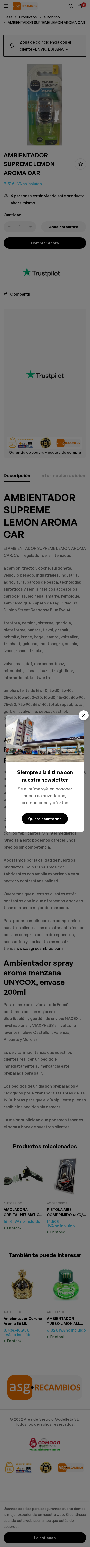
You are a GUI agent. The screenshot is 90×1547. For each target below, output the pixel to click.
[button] (84, 715)
